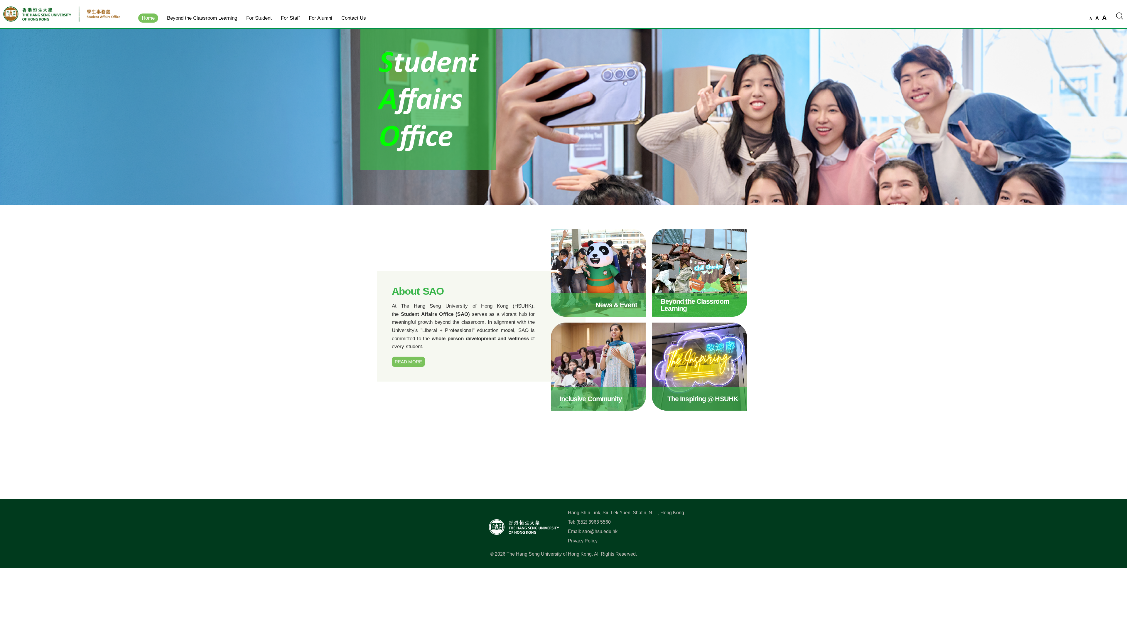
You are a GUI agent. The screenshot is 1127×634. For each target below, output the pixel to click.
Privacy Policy (583, 540)
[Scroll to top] (1113, 603)
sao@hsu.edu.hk (600, 531)
